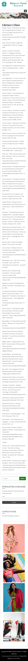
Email (3, 496)
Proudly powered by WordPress (10, 656)
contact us (16, 516)
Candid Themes (16, 658)
